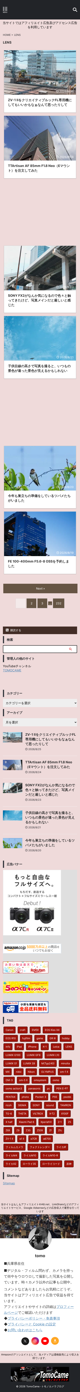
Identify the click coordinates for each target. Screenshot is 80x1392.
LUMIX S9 (29, 1063)
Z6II (8, 1130)
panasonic (34, 1088)
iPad (19, 1046)
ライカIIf (61, 1147)
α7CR (33, 1138)
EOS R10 (11, 1038)
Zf (50, 1130)
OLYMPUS (47, 1071)
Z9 (17, 1130)
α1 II (21, 1138)
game (40, 1038)
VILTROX (38, 1113)
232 (58, 603)
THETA (22, 1113)
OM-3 (9, 1080)
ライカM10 (29, 1155)
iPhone (32, 1046)
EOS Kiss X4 (52, 1029)
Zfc (60, 1130)
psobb (67, 1096)
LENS (69, 1046)
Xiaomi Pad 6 (26, 1121)
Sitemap (9, 1183)
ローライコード (51, 1163)
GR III (53, 1038)
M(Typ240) (48, 1063)
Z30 (28, 1130)
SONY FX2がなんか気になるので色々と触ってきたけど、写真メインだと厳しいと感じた (50, 789)
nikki (18, 1071)
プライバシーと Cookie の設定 (32, 1324)
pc (48, 1088)
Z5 (69, 1121)
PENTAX (10, 1096)
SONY (36, 1105)
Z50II (40, 1130)
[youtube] (45, 1341)
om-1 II (64, 1071)
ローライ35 (29, 1163)
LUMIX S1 (11, 1063)
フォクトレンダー (40, 1147)
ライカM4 (11, 1155)
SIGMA (22, 1105)
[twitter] (25, 1341)
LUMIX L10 (53, 1055)
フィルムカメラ (14, 1147)
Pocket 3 (40, 1096)
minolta (65, 1063)
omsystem (40, 1080)
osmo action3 (14, 1088)
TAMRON (65, 1105)
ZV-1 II (9, 1138)
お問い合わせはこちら (25, 1330)
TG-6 (9, 1113)
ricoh (9, 1105)
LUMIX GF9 (33, 1055)
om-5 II (23, 1080)
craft (22, 1029)
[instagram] (35, 1341)
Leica (56, 1046)
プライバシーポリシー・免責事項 (34, 1318)
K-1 (45, 1046)
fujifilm (26, 1038)
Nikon (31, 1071)
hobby (66, 1038)
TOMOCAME (12, 670)
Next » (40, 588)
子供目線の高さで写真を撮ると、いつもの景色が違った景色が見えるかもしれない (50, 817)
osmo (56, 1080)
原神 (68, 1163)
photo (25, 1096)
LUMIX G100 (13, 1055)
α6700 (47, 1138)
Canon (9, 1029)
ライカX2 (11, 1163)
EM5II (35, 1029)
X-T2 (52, 1113)
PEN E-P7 (62, 1088)
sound (50, 1105)
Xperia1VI (46, 1121)
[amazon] (55, 1341)
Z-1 (60, 1121)
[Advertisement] (40, 210)
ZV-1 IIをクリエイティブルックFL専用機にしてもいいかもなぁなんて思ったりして (50, 739)
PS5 (54, 1096)
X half (9, 1121)
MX (8, 1071)
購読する (15, 630)
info (8, 1046)
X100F (65, 1113)
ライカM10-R (50, 1155)
